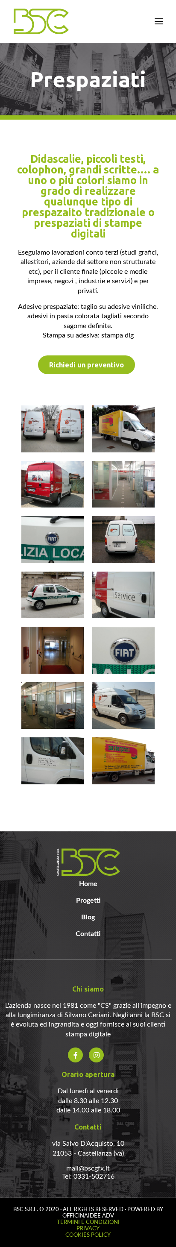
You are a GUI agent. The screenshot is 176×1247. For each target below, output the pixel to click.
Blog (88, 917)
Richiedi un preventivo (86, 365)
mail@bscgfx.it (88, 1168)
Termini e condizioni (88, 1222)
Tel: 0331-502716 (88, 1176)
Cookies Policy (88, 1235)
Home (88, 883)
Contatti (88, 933)
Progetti (88, 900)
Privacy (88, 1228)
